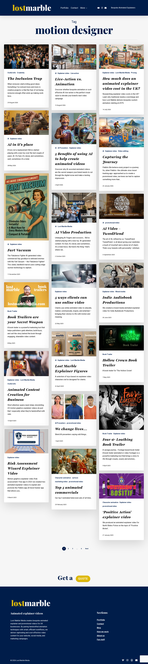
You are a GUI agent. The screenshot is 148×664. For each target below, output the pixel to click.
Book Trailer (12, 311)
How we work (103, 632)
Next (86, 548)
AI (56, 73)
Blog (99, 628)
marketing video (61, 482)
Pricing (134, 73)
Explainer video (63, 73)
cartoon (75, 478)
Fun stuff (101, 639)
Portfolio (101, 620)
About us (101, 636)
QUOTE (83, 578)
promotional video (112, 223)
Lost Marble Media (122, 73)
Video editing (123, 151)
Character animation (63, 478)
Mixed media (120, 292)
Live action (75, 73)
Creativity (20, 73)
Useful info (12, 73)
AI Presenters (63, 148)
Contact (100, 624)
